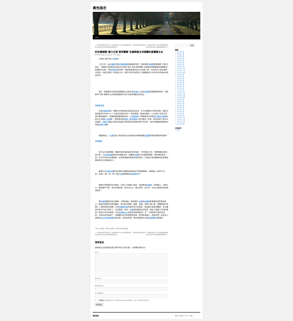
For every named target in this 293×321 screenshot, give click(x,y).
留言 (97, 252)
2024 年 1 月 (180, 116)
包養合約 (109, 171)
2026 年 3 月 (180, 62)
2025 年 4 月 (180, 85)
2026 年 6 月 (180, 56)
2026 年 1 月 (180, 66)
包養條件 (134, 174)
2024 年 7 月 (180, 103)
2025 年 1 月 (180, 91)
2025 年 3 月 (180, 87)
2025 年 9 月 (180, 74)
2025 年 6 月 (180, 81)
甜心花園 (106, 119)
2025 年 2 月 (180, 89)
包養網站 (135, 116)
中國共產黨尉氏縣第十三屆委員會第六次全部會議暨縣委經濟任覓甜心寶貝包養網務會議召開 (113, 46)
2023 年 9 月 (180, 124)
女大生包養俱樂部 (107, 218)
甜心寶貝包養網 (160, 116)
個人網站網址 (99, 293)
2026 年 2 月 (180, 64)
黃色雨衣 (99, 7)
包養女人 (137, 91)
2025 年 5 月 (180, 83)
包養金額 (108, 154)
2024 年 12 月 (181, 93)
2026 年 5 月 (180, 58)
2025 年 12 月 (181, 68)
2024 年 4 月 (180, 109)
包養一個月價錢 (130, 119)
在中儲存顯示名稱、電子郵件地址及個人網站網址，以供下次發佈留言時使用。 (124, 300)
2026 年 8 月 (180, 52)
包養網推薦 (123, 64)
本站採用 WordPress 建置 (184, 316)
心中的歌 (101, 228)
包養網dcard (123, 212)
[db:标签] (111, 228)
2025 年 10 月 (181, 72)
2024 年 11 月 (181, 95)
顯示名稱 (98, 278)
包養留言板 (99, 105)
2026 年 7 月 (180, 54)
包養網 (112, 64)
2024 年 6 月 (180, 105)
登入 (178, 130)
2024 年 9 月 (180, 99)
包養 (115, 58)
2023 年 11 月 (181, 120)
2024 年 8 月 (180, 101)
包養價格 (98, 141)
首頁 (96, 37)
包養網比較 (123, 207)
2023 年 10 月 (181, 122)
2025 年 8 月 (180, 76)
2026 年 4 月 (180, 60)
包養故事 (106, 111)
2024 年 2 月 (180, 114)
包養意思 (114, 69)
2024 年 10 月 (181, 97)
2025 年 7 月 (180, 79)
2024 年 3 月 (180, 111)
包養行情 (106, 122)
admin (119, 55)
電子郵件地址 (99, 286)
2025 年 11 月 (181, 70)
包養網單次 (152, 218)
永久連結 (125, 228)
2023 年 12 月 (181, 118)
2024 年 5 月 (180, 107)
